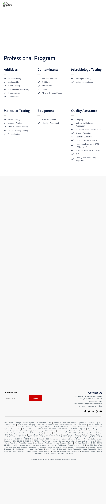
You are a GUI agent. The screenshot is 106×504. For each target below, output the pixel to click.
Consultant (91, 447)
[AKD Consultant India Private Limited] (7, 5)
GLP (83, 439)
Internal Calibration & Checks (71, 439)
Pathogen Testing (95, 435)
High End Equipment (52, 439)
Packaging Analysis (77, 437)
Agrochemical (82, 423)
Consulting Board (96, 451)
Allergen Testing (21, 435)
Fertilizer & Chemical (69, 423)
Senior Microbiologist (89, 449)
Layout (91, 425)
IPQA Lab (82, 429)
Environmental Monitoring (40, 445)
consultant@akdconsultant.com (90, 404)
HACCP (15, 445)
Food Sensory (62, 445)
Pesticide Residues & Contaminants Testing (30, 433)
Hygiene (53, 445)
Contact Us (69, 453)
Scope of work (82, 425)
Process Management (94, 429)
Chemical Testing (38, 431)
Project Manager (80, 447)
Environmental (22, 425)
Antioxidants (83, 431)
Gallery (53, 453)
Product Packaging (73, 445)
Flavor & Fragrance (28, 423)
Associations (38, 453)
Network (46, 453)
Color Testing (93, 431)
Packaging (32, 425)
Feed (49, 423)
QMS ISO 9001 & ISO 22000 (46, 429)
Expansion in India (52, 425)
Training (73, 427)
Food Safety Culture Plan (94, 445)
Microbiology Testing (81, 435)
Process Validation (25, 445)
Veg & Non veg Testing (53, 435)
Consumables (20, 427)
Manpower (29, 427)
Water (11, 423)
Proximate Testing (25, 431)
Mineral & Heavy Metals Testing (78, 433)
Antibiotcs (48, 433)
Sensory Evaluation (91, 437)
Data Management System (43, 427)
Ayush (98, 423)
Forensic (91, 423)
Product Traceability (11, 443)
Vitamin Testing (62, 431)
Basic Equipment (39, 439)
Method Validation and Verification (38, 437)
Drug (13, 425)
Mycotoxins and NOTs (60, 433)
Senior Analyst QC (44, 451)
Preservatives (73, 431)
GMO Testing (9, 435)
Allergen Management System (63, 443)
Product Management (11, 431)
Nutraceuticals (41, 423)
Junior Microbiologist (74, 449)
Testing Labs (40, 425)
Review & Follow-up (29, 429)
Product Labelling (81, 441)
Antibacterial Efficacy (11, 437)
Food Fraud (48, 443)
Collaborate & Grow (66, 425)
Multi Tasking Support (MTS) (61, 451)
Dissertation (42, 447)
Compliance (81, 427)
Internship (32, 447)
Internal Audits (92, 427)
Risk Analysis (46, 441)
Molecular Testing (95, 433)
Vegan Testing (67, 435)
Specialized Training (54, 447)
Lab (75, 425)
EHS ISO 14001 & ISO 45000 (67, 429)
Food (5, 423)
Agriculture (57, 423)
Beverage (18, 423)
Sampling (22, 437)
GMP (82, 445)
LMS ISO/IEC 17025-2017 (61, 427)
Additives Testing (50, 431)
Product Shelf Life (95, 441)
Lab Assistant (39, 449)
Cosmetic (7, 425)
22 (101, 406)
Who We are (75, 451)
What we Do (85, 451)
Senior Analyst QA (18, 451)
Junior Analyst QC (31, 451)
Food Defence (39, 443)
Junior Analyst (50, 449)
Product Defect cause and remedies (63, 441)
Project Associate (68, 447)
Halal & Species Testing (36, 435)
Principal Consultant (19, 449)
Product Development (25, 443)
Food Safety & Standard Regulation (16, 447)
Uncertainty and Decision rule (60, 437)
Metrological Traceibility (82, 443)
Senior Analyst (61, 449)
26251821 (95, 406)
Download (61, 453)
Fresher (30, 449)
